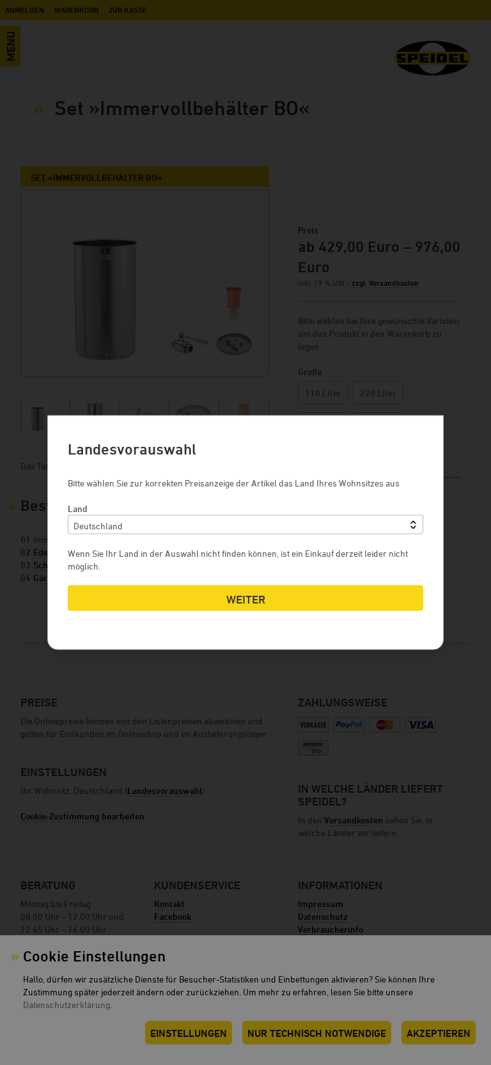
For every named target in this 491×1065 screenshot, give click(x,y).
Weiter (245, 599)
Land (78, 508)
